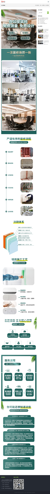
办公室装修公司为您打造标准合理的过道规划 (46, 36)
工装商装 (43, 5)
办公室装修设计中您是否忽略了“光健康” (46, 30)
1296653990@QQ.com (8, 488)
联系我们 (3, 477)
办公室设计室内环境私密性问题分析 (46, 42)
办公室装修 (47, 5)
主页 (40, 5)
